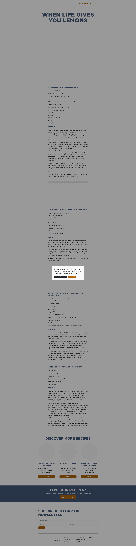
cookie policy (73, 273)
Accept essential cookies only (60, 276)
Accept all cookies (71, 276)
